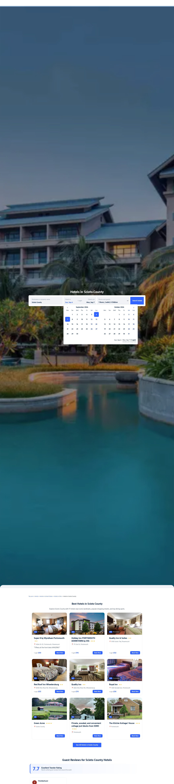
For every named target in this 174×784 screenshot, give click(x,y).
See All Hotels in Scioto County (87, 745)
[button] (157, 3)
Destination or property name (41, 299)
